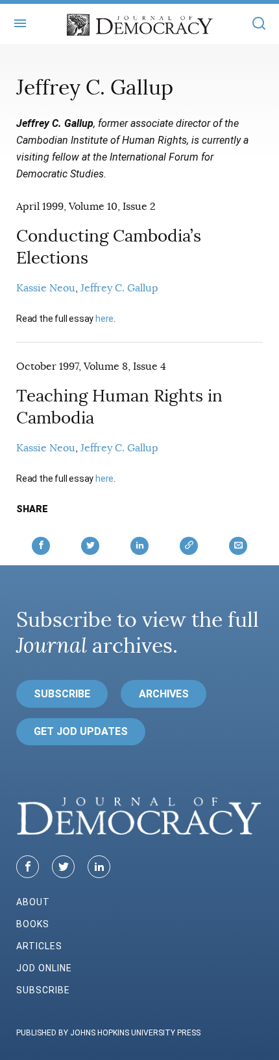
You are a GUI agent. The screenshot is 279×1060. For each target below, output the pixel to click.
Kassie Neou (45, 288)
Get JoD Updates (81, 731)
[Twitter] (63, 866)
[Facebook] (27, 866)
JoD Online (44, 968)
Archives (164, 694)
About (33, 902)
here (104, 318)
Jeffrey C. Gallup (119, 288)
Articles (39, 946)
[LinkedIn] (99, 866)
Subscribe (62, 694)
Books (32, 924)
